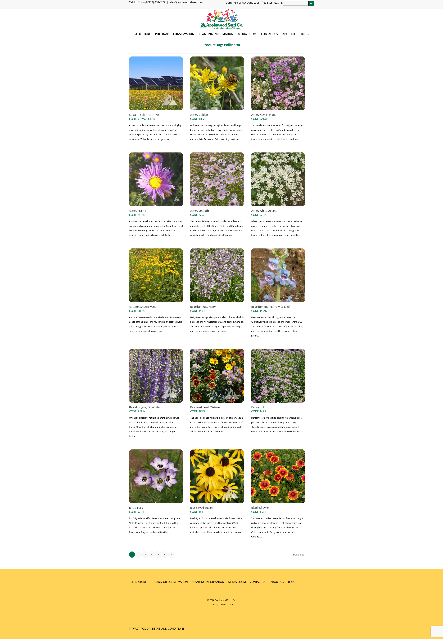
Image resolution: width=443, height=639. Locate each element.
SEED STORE (139, 582)
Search (278, 3)
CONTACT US (258, 582)
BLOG (291, 582)
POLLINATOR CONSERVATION (169, 582)
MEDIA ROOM (237, 582)
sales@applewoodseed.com (186, 2)
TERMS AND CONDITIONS (168, 629)
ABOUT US (277, 582)
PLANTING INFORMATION (208, 582)
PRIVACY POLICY (139, 629)
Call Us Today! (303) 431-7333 (147, 2)
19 (165, 554)
